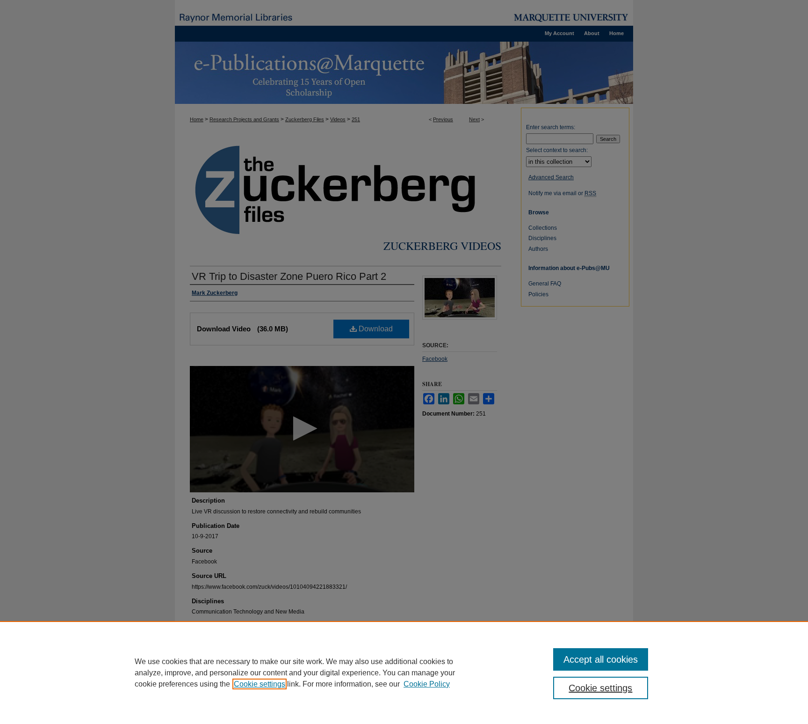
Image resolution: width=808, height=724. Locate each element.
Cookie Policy (427, 684)
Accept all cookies (600, 659)
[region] (404, 672)
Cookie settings (259, 684)
